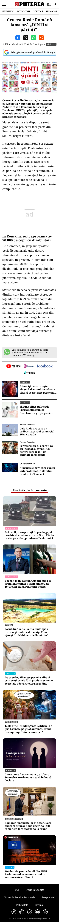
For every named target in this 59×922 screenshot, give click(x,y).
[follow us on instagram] (29, 366)
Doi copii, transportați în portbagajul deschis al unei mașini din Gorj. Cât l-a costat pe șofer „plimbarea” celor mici (29, 535)
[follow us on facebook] (45, 366)
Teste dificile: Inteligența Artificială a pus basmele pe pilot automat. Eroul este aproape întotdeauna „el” (28, 729)
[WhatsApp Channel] (45, 911)
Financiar (51, 11)
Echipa (39, 904)
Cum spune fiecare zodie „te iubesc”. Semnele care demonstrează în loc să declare (28, 777)
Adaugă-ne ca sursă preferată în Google (33, 52)
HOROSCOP (10, 770)
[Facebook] (13, 911)
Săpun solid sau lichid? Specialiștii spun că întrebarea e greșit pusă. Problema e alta (35, 410)
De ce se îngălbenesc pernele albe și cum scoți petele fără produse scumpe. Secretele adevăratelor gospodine (29, 680)
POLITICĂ (38, 11)
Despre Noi (48, 897)
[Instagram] (21, 911)
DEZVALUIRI (8, 11)
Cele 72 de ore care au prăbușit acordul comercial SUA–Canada (37, 431)
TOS (17, 889)
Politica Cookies (35, 889)
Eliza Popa (38, 44)
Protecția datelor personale (19, 897)
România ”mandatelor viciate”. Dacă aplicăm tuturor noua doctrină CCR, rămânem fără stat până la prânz (28, 826)
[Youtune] (37, 911)
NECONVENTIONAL (14, 819)
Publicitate (22, 904)
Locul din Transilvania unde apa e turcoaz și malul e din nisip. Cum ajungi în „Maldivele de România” (26, 632)
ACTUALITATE (23, 11)
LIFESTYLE (10, 673)
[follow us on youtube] (13, 366)
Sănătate (51, 44)
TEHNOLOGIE (11, 722)
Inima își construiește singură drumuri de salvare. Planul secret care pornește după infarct (38, 389)
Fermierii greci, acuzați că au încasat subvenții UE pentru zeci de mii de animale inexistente (36, 450)
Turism (9, 625)
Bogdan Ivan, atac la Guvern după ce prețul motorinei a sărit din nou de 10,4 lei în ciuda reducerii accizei (28, 583)
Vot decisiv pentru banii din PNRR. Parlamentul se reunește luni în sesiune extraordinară (26, 874)
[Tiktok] (29, 911)
